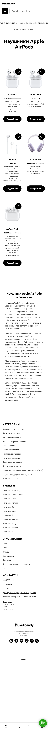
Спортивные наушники (12, 462)
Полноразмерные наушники (14, 442)
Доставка (7, 560)
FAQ (4, 568)
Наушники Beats (9, 499)
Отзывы (6, 552)
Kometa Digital (9, 604)
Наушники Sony (9, 507)
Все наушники (8, 556)
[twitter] (37, 642)
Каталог (25, 29)
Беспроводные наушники (13, 429)
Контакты (7, 588)
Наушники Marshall (11, 503)
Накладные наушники (12, 454)
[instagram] (11, 642)
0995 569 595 (8, 580)
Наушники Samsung (11, 519)
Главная (16, 29)
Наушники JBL (8, 532)
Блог (5, 548)
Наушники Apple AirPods (13, 495)
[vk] (32, 642)
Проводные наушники (12, 433)
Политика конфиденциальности (16, 564)
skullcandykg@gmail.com (13, 584)
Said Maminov (9, 607)
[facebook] (16, 642)
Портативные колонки (12, 466)
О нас (5, 544)
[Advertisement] (24, 692)
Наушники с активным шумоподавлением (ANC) (23, 470)
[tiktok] (27, 642)
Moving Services (9, 609)
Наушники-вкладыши (11, 458)
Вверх (23, 660)
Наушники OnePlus (10, 528)
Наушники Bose (9, 511)
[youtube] (21, 642)
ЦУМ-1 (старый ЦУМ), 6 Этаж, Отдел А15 (19, 593)
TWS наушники (9, 446)
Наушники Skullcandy (11, 490)
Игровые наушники (11, 450)
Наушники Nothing (10, 515)
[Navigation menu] (44, 4)
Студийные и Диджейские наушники (17, 475)
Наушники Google (10, 524)
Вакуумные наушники (12, 437)
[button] (6, 726)
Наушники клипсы (10, 479)
